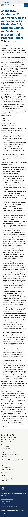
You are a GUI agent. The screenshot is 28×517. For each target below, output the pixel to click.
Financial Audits (6, 456)
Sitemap (4, 480)
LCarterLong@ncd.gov (8, 401)
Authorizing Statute (7, 469)
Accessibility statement (7, 499)
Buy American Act (6, 458)
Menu (26, 5)
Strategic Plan (6, 467)
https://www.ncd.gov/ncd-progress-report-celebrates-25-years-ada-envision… (13, 387)
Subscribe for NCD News (8, 479)
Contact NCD (5, 477)
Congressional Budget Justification (11, 454)
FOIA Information (5, 501)
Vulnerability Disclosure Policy (9, 506)
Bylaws (4, 466)
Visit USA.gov (5, 514)
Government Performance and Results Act (13, 460)
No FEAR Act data (5, 504)
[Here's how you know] (14, 2)
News (3, 475)
